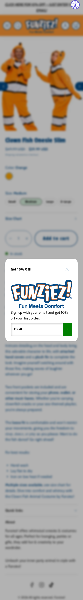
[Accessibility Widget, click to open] (75, 4)
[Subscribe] (67, 329)
